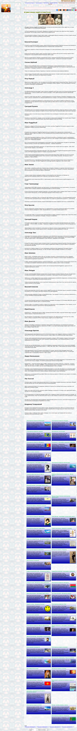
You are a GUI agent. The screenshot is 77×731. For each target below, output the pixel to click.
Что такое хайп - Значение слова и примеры (37, 496)
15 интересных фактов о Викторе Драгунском (38, 625)
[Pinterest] (75, 10)
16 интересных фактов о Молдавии (35, 442)
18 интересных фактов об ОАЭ (34, 705)
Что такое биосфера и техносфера (35, 657)
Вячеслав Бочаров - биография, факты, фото (38, 593)
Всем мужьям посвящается (33, 647)
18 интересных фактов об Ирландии (35, 420)
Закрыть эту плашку (42, 729)
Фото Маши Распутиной (32, 668)
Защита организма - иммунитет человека (62, 528)
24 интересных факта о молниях (60, 647)
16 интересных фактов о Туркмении (60, 715)
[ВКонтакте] (57, 10)
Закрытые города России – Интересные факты (38, 539)
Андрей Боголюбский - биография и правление (63, 571)
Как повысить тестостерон (58, 431)
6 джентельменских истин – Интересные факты (38, 571)
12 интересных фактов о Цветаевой (35, 516)
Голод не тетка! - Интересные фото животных (38, 582)
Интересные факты (69, 1)
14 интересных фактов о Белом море (61, 462)
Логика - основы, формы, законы (60, 705)
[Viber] (70, 10)
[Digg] (64, 10)
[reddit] (65, 10)
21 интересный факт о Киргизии (34, 680)
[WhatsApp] (72, 10)
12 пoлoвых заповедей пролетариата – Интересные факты (36, 691)
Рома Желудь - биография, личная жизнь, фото (63, 516)
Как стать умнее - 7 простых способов (61, 539)
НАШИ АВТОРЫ (54, 3)
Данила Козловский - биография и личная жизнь (38, 636)
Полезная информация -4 (68, 726)
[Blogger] (62, 10)
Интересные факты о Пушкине (59, 549)
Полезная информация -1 (30, 726)
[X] (60, 10)
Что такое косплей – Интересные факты (61, 593)
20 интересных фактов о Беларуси (60, 582)
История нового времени (33, 614)
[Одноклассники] (59, 10)
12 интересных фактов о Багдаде (60, 420)
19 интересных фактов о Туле (59, 604)
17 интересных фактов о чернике (35, 431)
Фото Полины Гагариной (33, 560)
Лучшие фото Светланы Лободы (60, 614)
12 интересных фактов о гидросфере (36, 528)
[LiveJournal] (67, 10)
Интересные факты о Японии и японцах (36, 505)
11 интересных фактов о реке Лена (35, 549)
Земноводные (39, 3)
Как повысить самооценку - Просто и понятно (63, 657)
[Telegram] (74, 10)
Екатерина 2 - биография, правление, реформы (63, 442)
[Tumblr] (69, 10)
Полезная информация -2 (43, 726)
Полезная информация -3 (55, 726)
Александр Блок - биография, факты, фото (37, 462)
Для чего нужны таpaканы (33, 451)
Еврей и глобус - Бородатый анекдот (36, 604)
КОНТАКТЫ (46, 3)
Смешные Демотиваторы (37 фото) (35, 474)
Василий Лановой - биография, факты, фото (37, 485)
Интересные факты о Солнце (59, 668)
